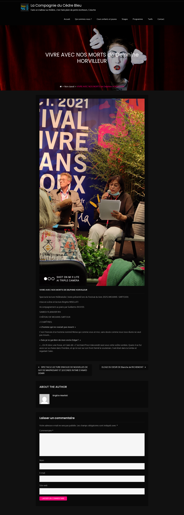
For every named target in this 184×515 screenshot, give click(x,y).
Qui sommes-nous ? (83, 19)
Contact (161, 19)
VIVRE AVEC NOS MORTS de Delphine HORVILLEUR (63, 289)
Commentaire (46, 430)
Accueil (67, 19)
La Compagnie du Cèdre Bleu (56, 5)
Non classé (69, 86)
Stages (125, 19)
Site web (43, 485)
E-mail (42, 473)
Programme (138, 19)
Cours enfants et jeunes (107, 19)
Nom (41, 460)
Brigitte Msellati (60, 395)
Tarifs (150, 19)
